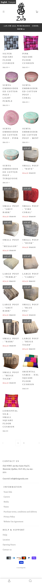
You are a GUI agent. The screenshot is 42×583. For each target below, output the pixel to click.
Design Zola (22, 567)
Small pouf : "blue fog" (30, 307)
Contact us (7, 549)
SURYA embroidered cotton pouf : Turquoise (10, 172)
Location (6, 539)
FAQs (5, 534)
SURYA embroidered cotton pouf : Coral (30, 91)
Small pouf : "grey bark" (11, 209)
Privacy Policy (9, 516)
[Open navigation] (5, 11)
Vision (6, 506)
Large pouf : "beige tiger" (30, 341)
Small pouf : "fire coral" (30, 209)
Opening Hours (9, 544)
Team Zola (8, 492)
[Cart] (36, 11)
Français (11, 2)
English (4, 2)
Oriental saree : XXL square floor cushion (30, 378)
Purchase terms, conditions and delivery (20, 511)
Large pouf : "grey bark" (11, 307)
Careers (7, 496)
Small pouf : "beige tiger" (11, 375)
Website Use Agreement (13, 521)
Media (6, 501)
